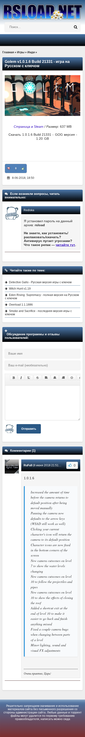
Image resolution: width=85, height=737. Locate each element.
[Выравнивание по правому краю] (63, 377)
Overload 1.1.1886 (21, 304)
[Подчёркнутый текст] (29, 377)
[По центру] (55, 377)
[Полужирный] (13, 377)
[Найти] (75, 27)
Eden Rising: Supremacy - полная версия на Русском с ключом (42, 296)
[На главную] (42, 10)
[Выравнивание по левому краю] (46, 377)
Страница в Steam (28, 126)
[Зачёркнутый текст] (38, 377)
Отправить (28, 428)
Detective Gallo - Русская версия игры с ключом (40, 282)
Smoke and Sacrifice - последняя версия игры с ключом (38, 312)
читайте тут (65, 245)
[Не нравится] (8, 168)
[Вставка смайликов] (72, 377)
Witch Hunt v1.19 (20, 288)
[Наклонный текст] (21, 377)
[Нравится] (22, 168)
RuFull (28, 465)
